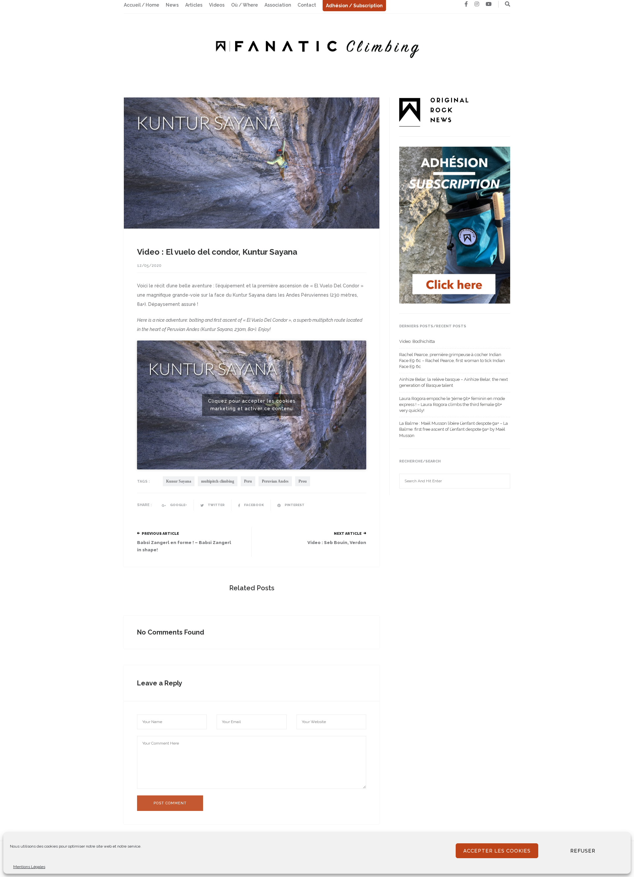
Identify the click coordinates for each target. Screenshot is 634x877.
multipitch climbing (217, 481)
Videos (217, 5)
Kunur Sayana (178, 481)
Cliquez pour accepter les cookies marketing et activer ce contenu (252, 404)
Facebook (253, 505)
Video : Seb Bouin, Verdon (336, 542)
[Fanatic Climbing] (317, 47)
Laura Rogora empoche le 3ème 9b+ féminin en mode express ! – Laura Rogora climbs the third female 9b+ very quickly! (452, 404)
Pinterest (294, 505)
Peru (248, 481)
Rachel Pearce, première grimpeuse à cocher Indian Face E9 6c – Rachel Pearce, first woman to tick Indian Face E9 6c (452, 360)
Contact (307, 5)
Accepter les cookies (497, 851)
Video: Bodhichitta (417, 341)
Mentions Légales (29, 867)
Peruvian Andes (275, 481)
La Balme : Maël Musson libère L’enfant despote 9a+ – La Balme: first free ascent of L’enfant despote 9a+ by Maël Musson (453, 429)
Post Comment (170, 803)
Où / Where (244, 5)
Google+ (178, 505)
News (172, 5)
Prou (303, 481)
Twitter (216, 505)
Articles (193, 5)
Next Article (348, 533)
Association (277, 5)
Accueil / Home (141, 5)
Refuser (582, 851)
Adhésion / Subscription (354, 5)
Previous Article (160, 533)
